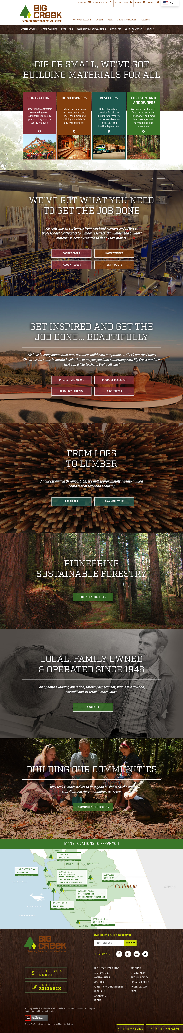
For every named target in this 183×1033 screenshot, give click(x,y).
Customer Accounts (82, 19)
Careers (99, 19)
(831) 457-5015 (77, 877)
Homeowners (49, 29)
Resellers (67, 29)
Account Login (124, 2)
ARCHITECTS (114, 391)
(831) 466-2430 (72, 880)
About (150, 29)
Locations (100, 996)
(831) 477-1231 (58, 906)
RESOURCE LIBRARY (71, 391)
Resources (145, 19)
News (110, 19)
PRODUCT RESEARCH (114, 380)
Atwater (109, 874)
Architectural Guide (126, 19)
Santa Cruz (59, 903)
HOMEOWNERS (114, 253)
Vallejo (64, 854)
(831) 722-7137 (88, 894)
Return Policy (139, 977)
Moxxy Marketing (65, 1024)
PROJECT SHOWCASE (71, 380)
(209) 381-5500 (109, 878)
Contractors (29, 29)
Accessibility (139, 986)
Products (115, 29)
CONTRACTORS (71, 253)
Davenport (65, 871)
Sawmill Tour (114, 501)
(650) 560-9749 (22, 872)
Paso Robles (100, 918)
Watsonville (86, 891)
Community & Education (92, 807)
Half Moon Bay (26, 869)
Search (138, 2)
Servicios (82, 2)
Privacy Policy (140, 982)
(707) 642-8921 (64, 857)
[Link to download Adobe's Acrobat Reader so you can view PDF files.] (36, 1018)
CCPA (133, 991)
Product (166, 1029)
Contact (151, 2)
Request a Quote (100, 2)
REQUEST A (132, 1029)
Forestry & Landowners (91, 29)
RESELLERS (71, 501)
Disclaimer (138, 973)
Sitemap (136, 968)
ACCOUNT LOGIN (71, 265)
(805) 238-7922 (98, 922)
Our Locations (133, 29)
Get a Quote (114, 265)
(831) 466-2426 (76, 883)
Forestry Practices (93, 597)
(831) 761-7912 (99, 897)
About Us (93, 707)
